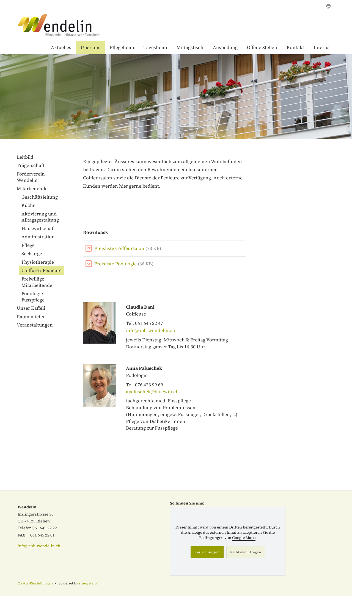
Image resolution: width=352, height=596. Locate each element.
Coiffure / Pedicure (41, 270)
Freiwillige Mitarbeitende (36, 282)
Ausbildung (225, 47)
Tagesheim (155, 47)
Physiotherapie (37, 262)
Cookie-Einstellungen (35, 583)
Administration (38, 236)
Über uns (90, 47)
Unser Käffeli (31, 308)
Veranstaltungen (35, 325)
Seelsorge (31, 253)
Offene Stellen (262, 47)
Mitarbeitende (32, 188)
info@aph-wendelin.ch (150, 330)
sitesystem (88, 583)
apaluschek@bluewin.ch (152, 391)
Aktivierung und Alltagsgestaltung (40, 217)
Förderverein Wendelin (31, 177)
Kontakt (295, 47)
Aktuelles (61, 47)
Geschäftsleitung (39, 197)
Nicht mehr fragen (245, 552)
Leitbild (25, 157)
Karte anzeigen (206, 552)
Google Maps (243, 537)
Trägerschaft (30, 165)
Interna (322, 47)
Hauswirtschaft (38, 228)
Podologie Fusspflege (33, 296)
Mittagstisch (190, 47)
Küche (28, 205)
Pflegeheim (122, 47)
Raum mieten (31, 316)
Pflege (28, 245)
